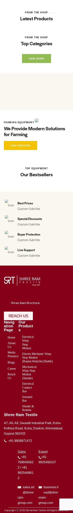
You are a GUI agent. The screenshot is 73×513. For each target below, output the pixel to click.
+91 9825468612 (25, 473)
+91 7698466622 (25, 462)
